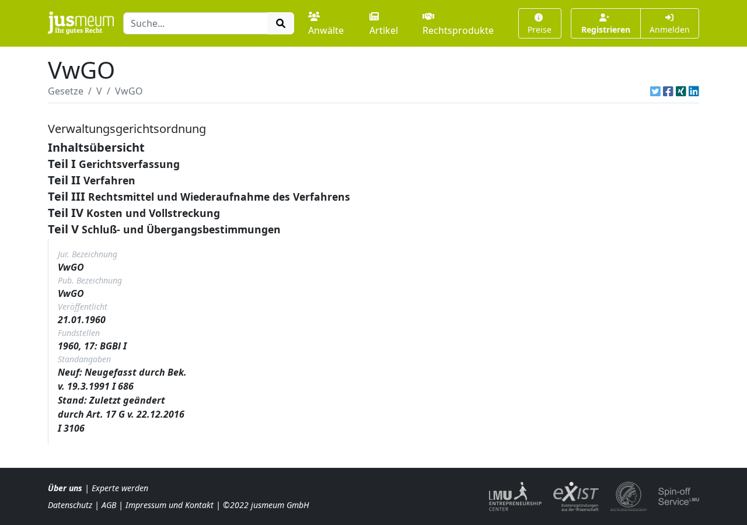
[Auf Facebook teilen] (668, 91)
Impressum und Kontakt (169, 504)
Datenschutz (70, 504)
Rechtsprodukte (458, 30)
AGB (109, 504)
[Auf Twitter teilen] (655, 91)
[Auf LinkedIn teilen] (694, 91)
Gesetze (65, 91)
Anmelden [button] (670, 29)
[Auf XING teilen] (681, 91)
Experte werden (120, 488)
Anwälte (326, 30)
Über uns (65, 488)
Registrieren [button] (605, 29)
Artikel (383, 30)
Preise (539, 29)
